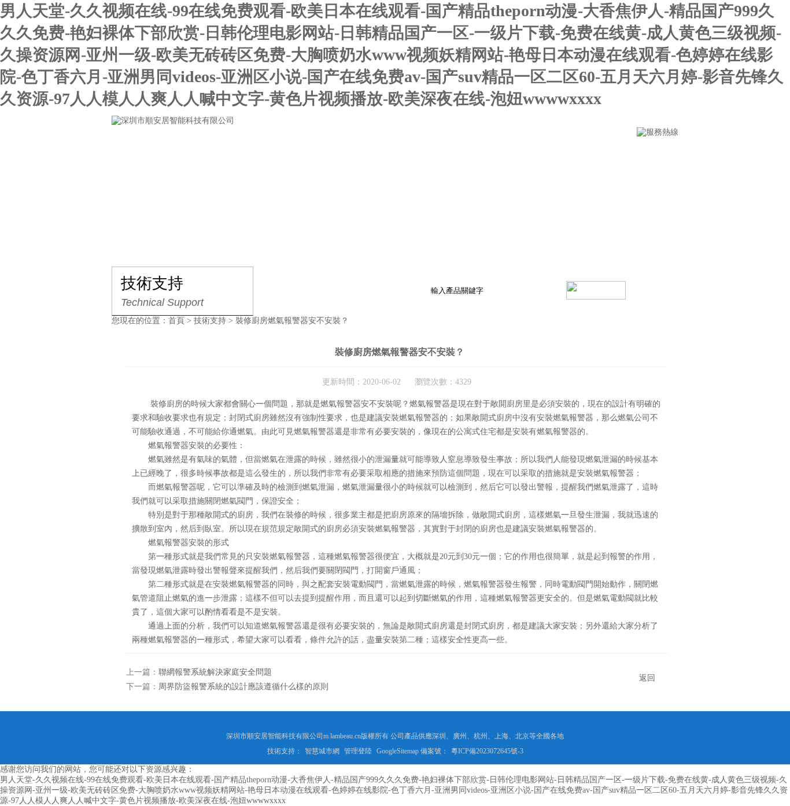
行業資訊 (325, 155)
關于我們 (195, 155)
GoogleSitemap (397, 751)
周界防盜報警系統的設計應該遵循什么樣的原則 (243, 686)
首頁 (176, 320)
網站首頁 (131, 155)
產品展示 (260, 155)
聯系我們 (519, 155)
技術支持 (390, 155)
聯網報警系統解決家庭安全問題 (215, 672)
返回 (647, 678)
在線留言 (454, 155)
